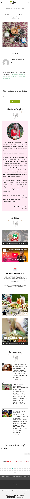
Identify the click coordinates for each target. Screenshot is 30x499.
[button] (15, 237)
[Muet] (23, 243)
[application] (15, 237)
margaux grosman (16, 17)
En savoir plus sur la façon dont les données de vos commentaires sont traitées (14, 76)
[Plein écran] (26, 243)
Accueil (8, 8)
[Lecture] (4, 243)
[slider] (13, 243)
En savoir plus (20, 497)
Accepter (11, 497)
